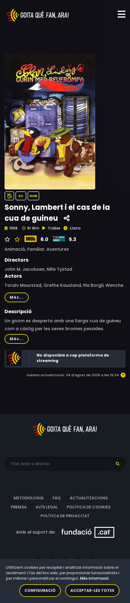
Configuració (40, 590)
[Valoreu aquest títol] (16, 239)
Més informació (94, 578)
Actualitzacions (89, 498)
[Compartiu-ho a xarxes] (67, 218)
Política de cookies (88, 507)
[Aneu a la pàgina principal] (38, 15)
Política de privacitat (65, 516)
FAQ (57, 498)
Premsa (19, 507)
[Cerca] (117, 464)
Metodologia (29, 498)
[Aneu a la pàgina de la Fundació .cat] (87, 532)
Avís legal (47, 507)
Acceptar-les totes (92, 590)
